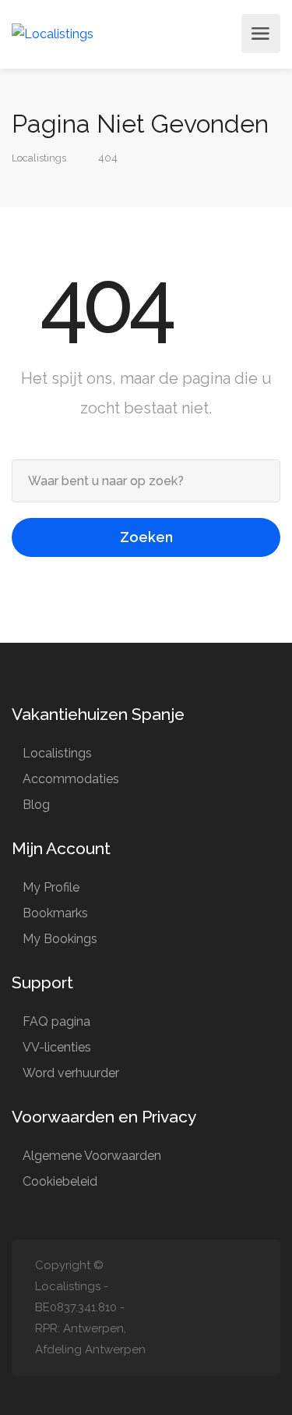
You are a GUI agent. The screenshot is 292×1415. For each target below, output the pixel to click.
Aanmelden (225, 33)
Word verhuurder (71, 1073)
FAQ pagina (56, 1021)
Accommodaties (71, 778)
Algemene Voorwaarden (92, 1155)
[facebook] (247, 1307)
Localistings (57, 753)
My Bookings (60, 938)
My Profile (51, 887)
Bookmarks (55, 913)
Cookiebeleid (60, 1181)
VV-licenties (57, 1047)
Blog (36, 804)
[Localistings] (52, 33)
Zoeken (146, 537)
